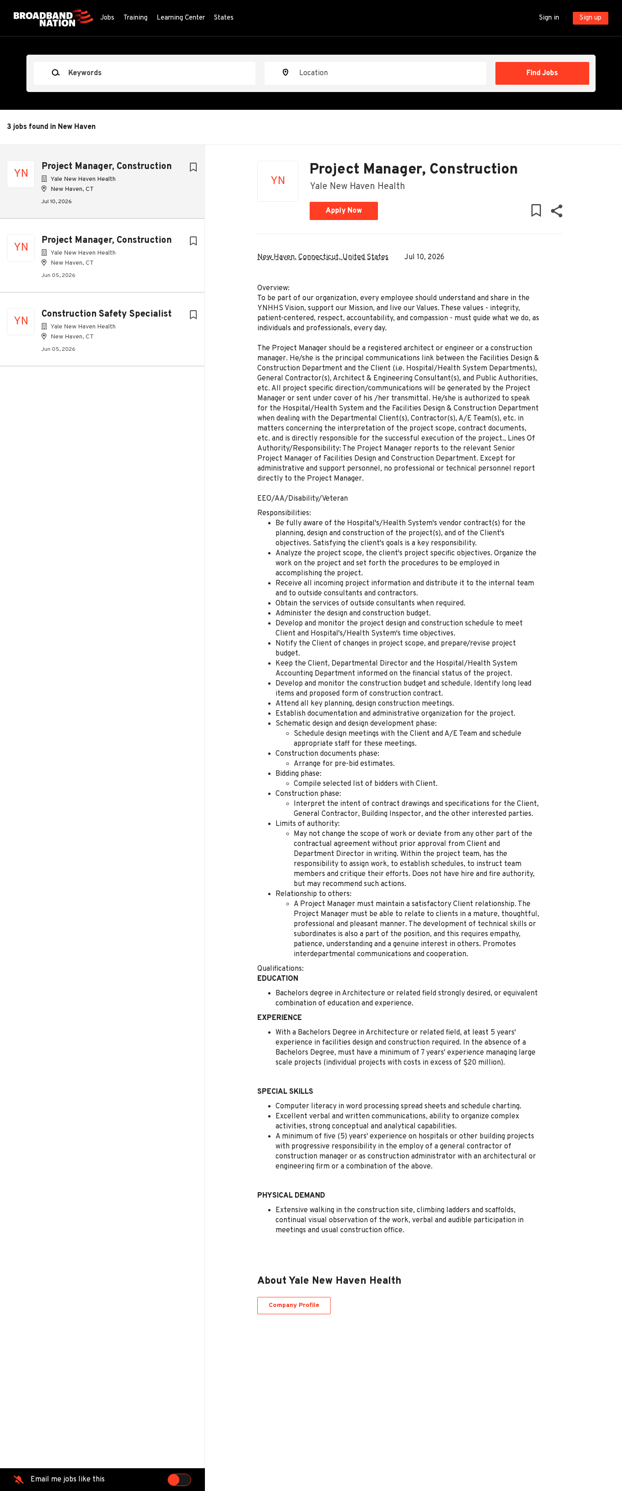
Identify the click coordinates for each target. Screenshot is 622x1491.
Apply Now (344, 210)
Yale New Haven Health (357, 186)
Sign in (549, 18)
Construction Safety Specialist (106, 314)
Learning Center (181, 18)
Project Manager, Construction (106, 167)
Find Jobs (542, 73)
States (224, 18)
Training (135, 18)
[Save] (193, 168)
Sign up (591, 18)
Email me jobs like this (68, 1479)
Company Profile (294, 1305)
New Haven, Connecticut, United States (322, 257)
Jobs (107, 18)
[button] (556, 213)
